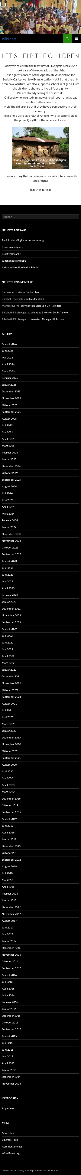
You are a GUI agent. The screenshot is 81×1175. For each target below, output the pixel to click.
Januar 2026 (9, 384)
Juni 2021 (7, 717)
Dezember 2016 (11, 947)
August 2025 (9, 418)
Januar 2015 (9, 1070)
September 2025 (11, 411)
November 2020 (11, 744)
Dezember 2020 (11, 737)
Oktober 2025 (10, 405)
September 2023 (11, 554)
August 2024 (9, 486)
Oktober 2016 (10, 961)
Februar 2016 (10, 1002)
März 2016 (8, 995)
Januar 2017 (9, 941)
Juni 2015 (7, 1049)
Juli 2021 (7, 710)
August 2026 (9, 343)
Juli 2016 (7, 981)
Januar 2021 (9, 730)
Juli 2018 (7, 873)
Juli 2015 (7, 1042)
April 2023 (8, 588)
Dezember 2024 (11, 466)
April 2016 (8, 988)
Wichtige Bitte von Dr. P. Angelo (42, 305)
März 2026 (8, 371)
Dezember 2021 (11, 676)
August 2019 (9, 818)
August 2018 (9, 866)
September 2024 (11, 479)
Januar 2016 (9, 1008)
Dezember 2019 (11, 798)
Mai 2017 (7, 934)
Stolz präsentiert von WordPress (43, 1170)
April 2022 (8, 656)
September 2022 (11, 622)
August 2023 (9, 561)
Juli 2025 (7, 425)
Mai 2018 (7, 880)
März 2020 (8, 791)
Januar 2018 (9, 900)
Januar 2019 (9, 839)
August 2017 (9, 920)
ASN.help (9, 39)
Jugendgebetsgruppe (14, 260)
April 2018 (8, 886)
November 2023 (11, 540)
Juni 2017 (7, 927)
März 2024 (8, 513)
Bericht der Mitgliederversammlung (23, 240)
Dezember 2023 (11, 533)
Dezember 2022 (11, 608)
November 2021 (11, 683)
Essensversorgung (12, 247)
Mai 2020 (7, 778)
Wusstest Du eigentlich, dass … (48, 319)
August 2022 (9, 628)
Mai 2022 (7, 649)
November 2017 (11, 913)
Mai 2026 (7, 357)
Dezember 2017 (11, 907)
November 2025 (11, 398)
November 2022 (11, 615)
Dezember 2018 (11, 846)
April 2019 (8, 832)
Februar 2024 (10, 520)
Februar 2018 (10, 893)
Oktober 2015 (10, 1022)
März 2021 (8, 723)
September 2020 (11, 757)
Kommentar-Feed (12, 1146)
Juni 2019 (7, 825)
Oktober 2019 (10, 805)
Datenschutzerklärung (13, 1170)
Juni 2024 (7, 500)
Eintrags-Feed (10, 1139)
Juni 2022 (7, 642)
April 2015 (8, 1063)
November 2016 (11, 954)
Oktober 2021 (10, 690)
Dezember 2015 (11, 1015)
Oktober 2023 (10, 547)
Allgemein (8, 1108)
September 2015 (11, 1029)
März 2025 (8, 445)
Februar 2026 (10, 377)
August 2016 (9, 975)
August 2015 (9, 1036)
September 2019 (11, 812)
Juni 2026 (7, 350)
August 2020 (9, 764)
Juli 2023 (7, 567)
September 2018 (11, 859)
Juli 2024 (7, 493)
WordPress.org (11, 1153)
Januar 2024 (9, 527)
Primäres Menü (76, 38)
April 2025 (8, 438)
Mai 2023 (7, 581)
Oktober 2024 (10, 472)
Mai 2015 (7, 1056)
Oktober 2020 (10, 751)
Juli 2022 (7, 635)
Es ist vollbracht (11, 253)
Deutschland (32, 292)
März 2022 (8, 662)
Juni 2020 (7, 771)
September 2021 (11, 696)
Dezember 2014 (11, 1076)
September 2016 (11, 968)
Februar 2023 (10, 595)
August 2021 (9, 703)
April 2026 (8, 364)
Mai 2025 (7, 432)
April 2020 (8, 785)
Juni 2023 (7, 574)
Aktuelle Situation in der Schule (20, 267)
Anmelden (8, 1132)
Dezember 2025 (11, 391)
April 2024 (8, 506)
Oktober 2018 (10, 852)
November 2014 (11, 1083)
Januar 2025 (9, 459)
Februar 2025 (10, 452)
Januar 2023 (9, 601)
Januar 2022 (9, 669)
